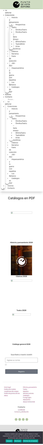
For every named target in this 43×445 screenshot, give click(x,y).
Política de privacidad (30, 441)
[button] (3, 99)
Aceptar (9, 441)
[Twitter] (19, 419)
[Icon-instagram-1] (23, 419)
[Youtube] (27, 419)
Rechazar (18, 441)
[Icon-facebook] (16, 419)
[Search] (32, 99)
